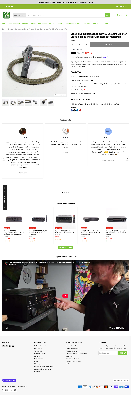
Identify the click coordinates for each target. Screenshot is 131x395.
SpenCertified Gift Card (73, 361)
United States (121, 6)
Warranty (37, 364)
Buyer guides (11, 386)
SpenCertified (77, 49)
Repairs (87, 23)
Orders (68, 364)
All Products (14, 23)
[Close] (15, 390)
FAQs (106, 23)
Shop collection (65, 247)
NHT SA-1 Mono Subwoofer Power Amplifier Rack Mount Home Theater (90, 233)
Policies (36, 361)
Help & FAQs (38, 348)
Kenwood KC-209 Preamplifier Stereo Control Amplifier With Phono (116, 233)
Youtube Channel (22, 386)
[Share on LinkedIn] (77, 110)
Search (4, 386)
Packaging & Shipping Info (42, 369)
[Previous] (4, 158)
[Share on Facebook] (72, 110)
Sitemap (37, 371)
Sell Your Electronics (40, 346)
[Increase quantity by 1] (86, 44)
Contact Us (97, 23)
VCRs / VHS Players (72, 348)
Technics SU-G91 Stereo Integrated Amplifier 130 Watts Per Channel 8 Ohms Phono (14, 233)
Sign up (123, 353)
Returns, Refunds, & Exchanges (44, 366)
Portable (42, 23)
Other (60, 23)
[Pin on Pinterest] (80, 110)
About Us (37, 356)
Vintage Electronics (72, 359)
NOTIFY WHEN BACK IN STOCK (5, 197)
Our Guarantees (39, 359)
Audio (24, 23)
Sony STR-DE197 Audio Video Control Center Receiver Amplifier (39, 233)
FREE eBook (8, 390)
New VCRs (69, 356)
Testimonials (38, 351)
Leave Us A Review (40, 353)
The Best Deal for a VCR (73, 351)
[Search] (107, 15)
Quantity (73, 40)
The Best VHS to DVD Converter (76, 353)
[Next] (127, 158)
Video (32, 23)
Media (51, 23)
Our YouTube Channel (73, 346)
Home (4, 23)
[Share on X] (74, 110)
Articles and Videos (73, 23)
